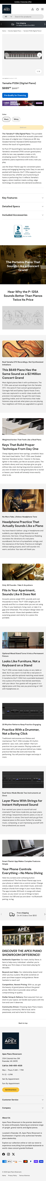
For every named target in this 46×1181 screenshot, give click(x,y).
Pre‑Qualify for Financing (15, 95)
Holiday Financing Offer (23, 2)
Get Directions (10, 1090)
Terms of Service (24, 1175)
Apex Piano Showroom (14, 1172)
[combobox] (23, 16)
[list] (23, 55)
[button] (37, 9)
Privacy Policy (12, 1175)
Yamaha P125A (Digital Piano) (32, 31)
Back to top (23, 1023)
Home (4, 31)
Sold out (23, 127)
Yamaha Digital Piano (14, 31)
